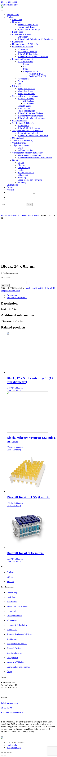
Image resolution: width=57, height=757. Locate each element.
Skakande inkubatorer (27, 51)
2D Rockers (28, 101)
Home (4, 215)
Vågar (20, 148)
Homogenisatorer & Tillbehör (25, 44)
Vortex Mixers (24, 108)
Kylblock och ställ (26, 172)
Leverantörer (12, 185)
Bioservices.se (13, 14)
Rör (25, 66)
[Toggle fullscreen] (8, 752)
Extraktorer (23, 37)
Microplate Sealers (26, 91)
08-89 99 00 (6, 708)
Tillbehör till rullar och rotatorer (31, 118)
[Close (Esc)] (2, 752)
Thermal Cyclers (14, 648)
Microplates (17, 86)
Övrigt (15, 160)
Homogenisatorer (14, 615)
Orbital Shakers (24, 106)
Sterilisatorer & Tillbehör (23, 123)
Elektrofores (17, 32)
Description (12, 295)
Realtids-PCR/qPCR (38, 76)
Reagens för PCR (31, 71)
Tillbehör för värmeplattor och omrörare (35, 157)
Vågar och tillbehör (20, 145)
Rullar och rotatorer (26, 111)
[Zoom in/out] (10, 752)
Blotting (21, 165)
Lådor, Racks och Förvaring (30, 180)
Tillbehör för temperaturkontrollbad (33, 135)
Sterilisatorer (23, 125)
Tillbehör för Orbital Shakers (30, 113)
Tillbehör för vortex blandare (30, 116)
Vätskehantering (19, 143)
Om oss (10, 187)
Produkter (11, 17)
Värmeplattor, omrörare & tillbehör (27, 153)
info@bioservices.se (10, 703)
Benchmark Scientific (30, 215)
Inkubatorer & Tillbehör (22, 46)
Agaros (21, 162)
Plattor (26, 64)
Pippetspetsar (23, 79)
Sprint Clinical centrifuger (29, 29)
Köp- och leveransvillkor (12, 712)
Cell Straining (24, 167)
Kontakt (10, 190)
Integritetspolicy (14, 747)
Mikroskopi (23, 175)
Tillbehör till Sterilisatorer (29, 128)
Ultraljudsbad (18, 138)
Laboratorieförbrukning (22, 59)
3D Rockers (28, 103)
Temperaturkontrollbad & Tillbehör (27, 130)
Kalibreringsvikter (25, 150)
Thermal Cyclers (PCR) (22, 140)
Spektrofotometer (19, 120)
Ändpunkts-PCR (36, 74)
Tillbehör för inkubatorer (28, 54)
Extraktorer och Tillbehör (18, 606)
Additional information (17, 297)
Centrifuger (17, 22)
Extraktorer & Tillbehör (22, 34)
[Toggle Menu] (2, 10)
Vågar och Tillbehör (15, 662)
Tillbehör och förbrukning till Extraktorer (35, 39)
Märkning (22, 177)
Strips (25, 69)
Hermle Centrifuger (26, 27)
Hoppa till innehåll (9, 2)
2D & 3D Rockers (26, 98)
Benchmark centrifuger (28, 24)
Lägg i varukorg (14, 390)
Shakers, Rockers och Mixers (25, 96)
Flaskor (21, 170)
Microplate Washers (26, 88)
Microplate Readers (26, 93)
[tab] (31, 295)
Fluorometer (17, 42)
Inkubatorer (23, 49)
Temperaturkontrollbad (28, 133)
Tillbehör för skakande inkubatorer (33, 56)
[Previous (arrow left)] (2, 755)
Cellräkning (17, 19)
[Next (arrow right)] (5, 755)
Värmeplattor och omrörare (29, 155)
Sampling (22, 182)
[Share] (5, 752)
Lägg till (5, 285)
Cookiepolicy (12, 745)
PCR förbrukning (25, 61)
